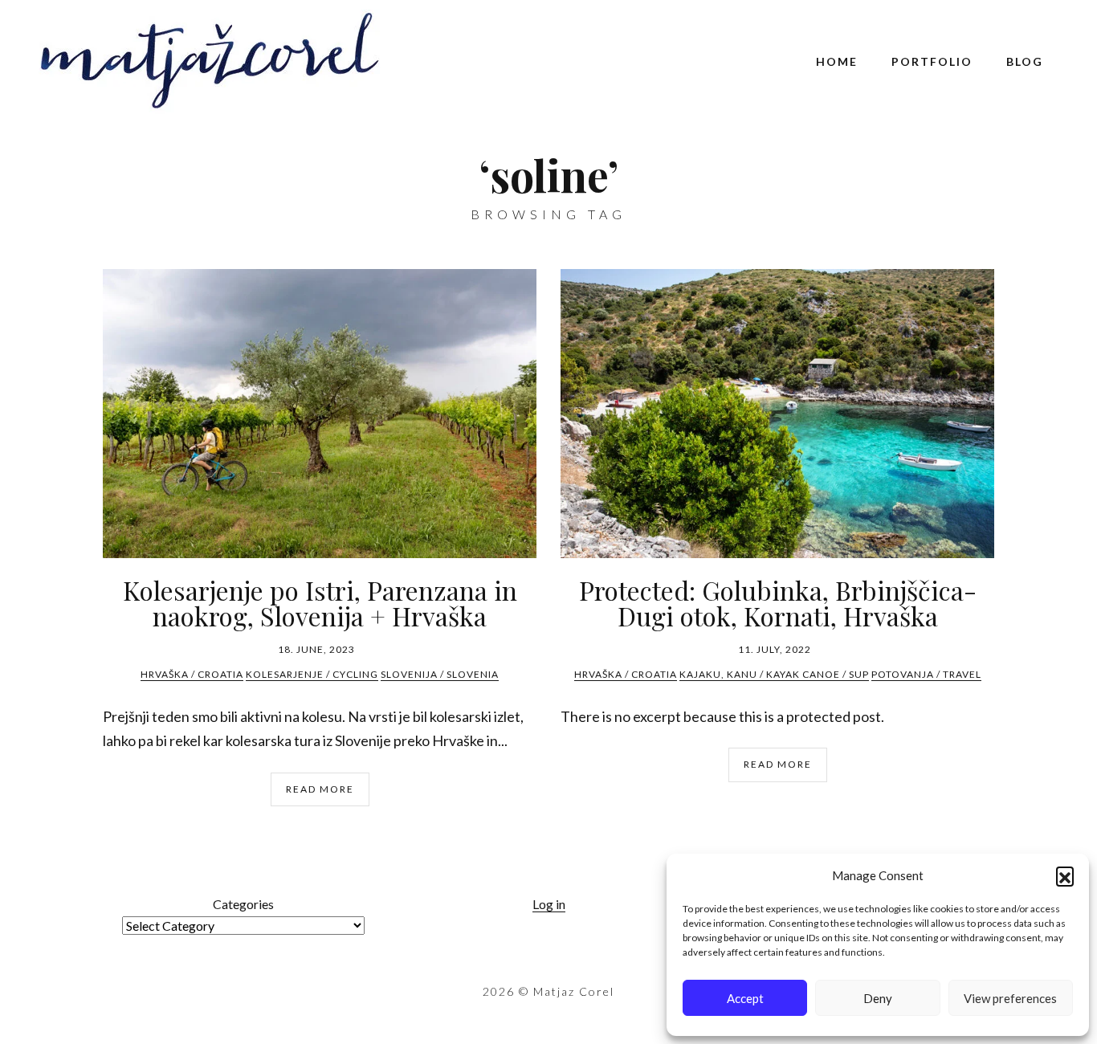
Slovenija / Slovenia (440, 674)
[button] (1065, 875)
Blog (1024, 61)
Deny (877, 998)
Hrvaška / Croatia (192, 674)
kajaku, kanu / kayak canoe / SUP (774, 674)
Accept (745, 998)
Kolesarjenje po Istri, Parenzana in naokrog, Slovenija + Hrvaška (320, 603)
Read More (320, 789)
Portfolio (932, 61)
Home (837, 61)
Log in (548, 903)
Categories (243, 903)
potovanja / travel (926, 674)
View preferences (1010, 998)
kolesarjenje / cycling (312, 674)
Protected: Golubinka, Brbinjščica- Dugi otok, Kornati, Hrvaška (778, 603)
